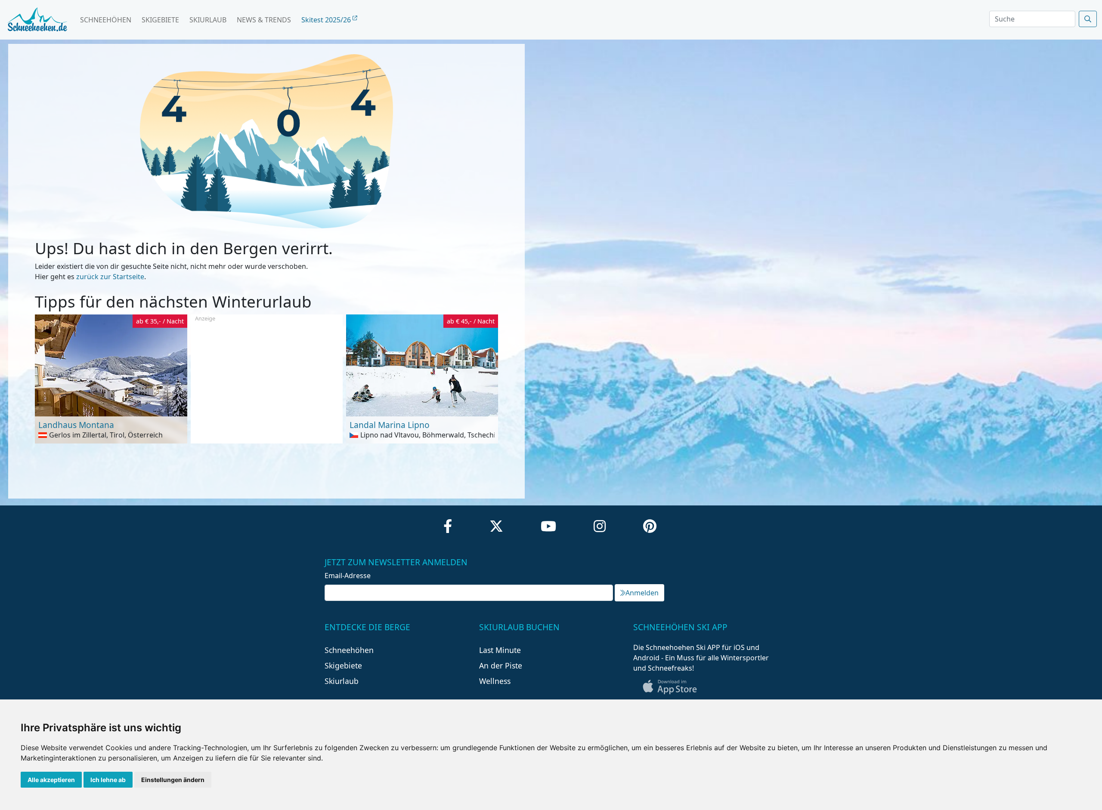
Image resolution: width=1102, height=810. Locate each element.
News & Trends (264, 20)
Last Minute (500, 650)
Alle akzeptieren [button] (51, 779)
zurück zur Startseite (110, 276)
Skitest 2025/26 (327, 20)
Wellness (495, 681)
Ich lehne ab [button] (108, 779)
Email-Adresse (348, 575)
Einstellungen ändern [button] (172, 779)
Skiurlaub (207, 20)
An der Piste (500, 665)
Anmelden (642, 592)
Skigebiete (160, 20)
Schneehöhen (105, 20)
